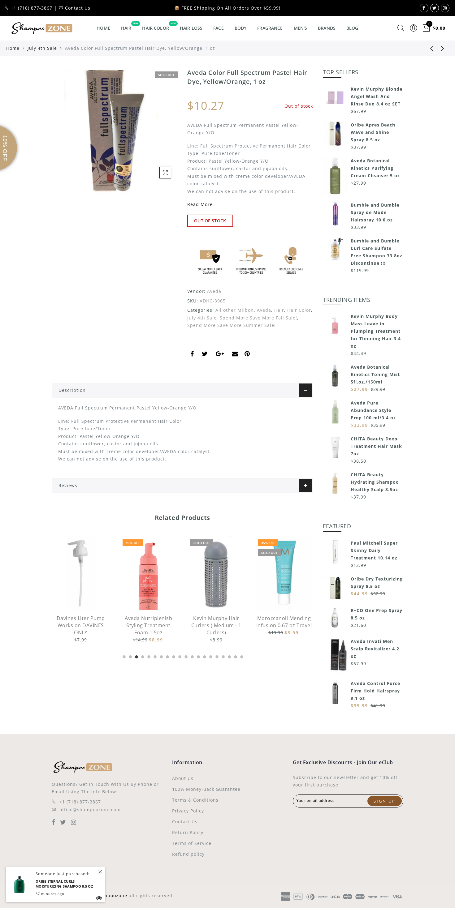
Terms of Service (191, 843)
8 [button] (166, 655)
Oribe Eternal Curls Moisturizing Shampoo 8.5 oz (64, 884)
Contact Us (184, 821)
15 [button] (210, 655)
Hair (126, 28)
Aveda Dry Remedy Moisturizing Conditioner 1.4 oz (284, 625)
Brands (327, 28)
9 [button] (173, 655)
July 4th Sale (42, 48)
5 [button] (148, 655)
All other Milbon (234, 310)
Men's (300, 28)
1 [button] (123, 655)
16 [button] (216, 655)
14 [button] (204, 655)
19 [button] (234, 655)
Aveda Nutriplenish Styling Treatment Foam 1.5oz (80, 625)
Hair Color (155, 28)
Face (218, 28)
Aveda (214, 291)
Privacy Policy (188, 811)
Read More (200, 204)
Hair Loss (191, 28)
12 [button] (191, 655)
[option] (81, 590)
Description (72, 390)
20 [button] (241, 655)
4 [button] (142, 655)
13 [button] (197, 655)
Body (241, 28)
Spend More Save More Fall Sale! (258, 318)
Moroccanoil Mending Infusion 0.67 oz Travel (216, 622)
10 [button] (179, 655)
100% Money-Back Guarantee (206, 789)
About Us (182, 778)
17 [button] (222, 655)
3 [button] (135, 655)
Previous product (427, 48)
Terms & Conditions (195, 800)
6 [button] (154, 655)
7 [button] (160, 655)
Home (103, 28)
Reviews (67, 485)
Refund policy (188, 854)
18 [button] (228, 655)
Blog (352, 28)
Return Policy (187, 832)
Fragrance (270, 28)
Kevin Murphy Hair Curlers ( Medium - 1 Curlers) (149, 625)
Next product (442, 48)
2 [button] (129, 655)
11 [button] (185, 655)
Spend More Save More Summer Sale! (231, 325)
